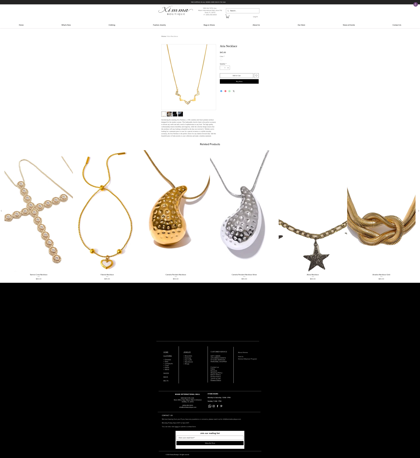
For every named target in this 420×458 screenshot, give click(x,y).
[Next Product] (418, 211)
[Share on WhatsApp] (229, 91)
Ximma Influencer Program (247, 359)
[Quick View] (38, 211)
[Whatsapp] (209, 406)
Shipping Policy (216, 373)
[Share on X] (233, 91)
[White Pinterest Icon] (221, 406)
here (177, 426)
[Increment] (228, 68)
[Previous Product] (1, 211)
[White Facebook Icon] (217, 406)
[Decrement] (221, 68)
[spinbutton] (225, 68)
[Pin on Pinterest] (225, 91)
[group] (210, 215)
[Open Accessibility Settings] (415, 4)
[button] (227, 16)
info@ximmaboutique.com (232, 419)
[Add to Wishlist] (256, 75)
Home (163, 36)
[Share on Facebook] (221, 91)
